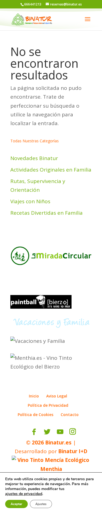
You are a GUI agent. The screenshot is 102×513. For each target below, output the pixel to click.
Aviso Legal (56, 396)
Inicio (34, 396)
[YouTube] (60, 432)
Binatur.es (58, 442)
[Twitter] (47, 432)
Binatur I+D (72, 451)
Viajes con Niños (30, 201)
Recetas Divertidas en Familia (46, 212)
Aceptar (16, 504)
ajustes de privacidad (23, 493)
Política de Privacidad (48, 405)
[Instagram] (72, 432)
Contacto (70, 414)
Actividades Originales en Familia (50, 169)
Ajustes (41, 504)
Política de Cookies (35, 414)
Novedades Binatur (34, 158)
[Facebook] (34, 432)
